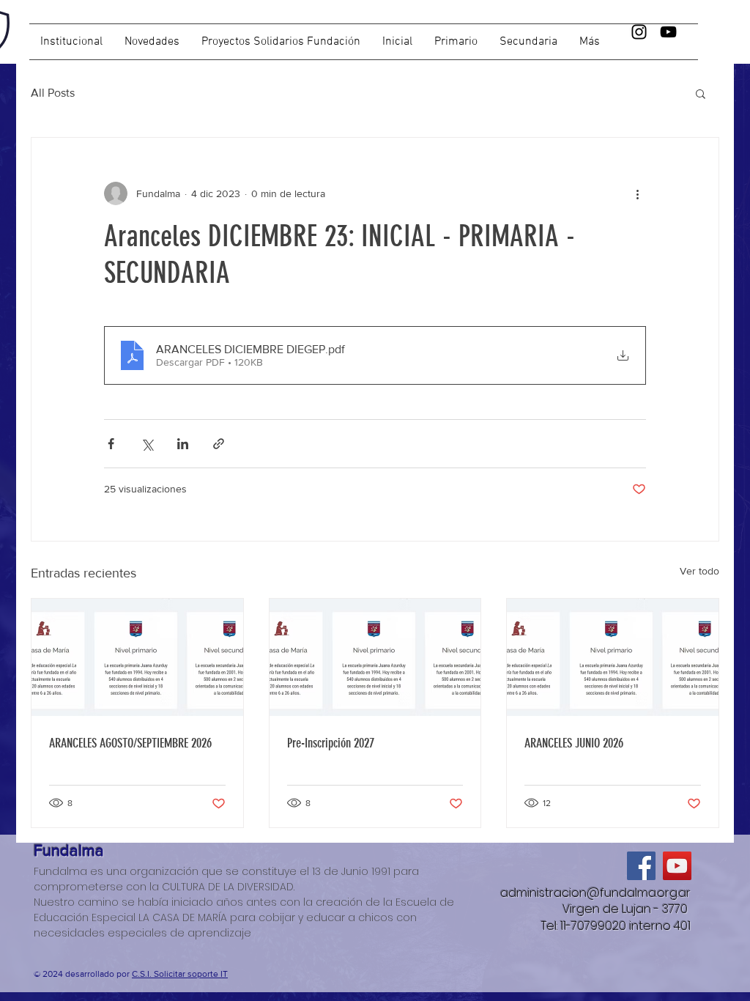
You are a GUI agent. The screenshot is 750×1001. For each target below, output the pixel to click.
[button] (528, 41)
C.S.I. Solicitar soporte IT (180, 974)
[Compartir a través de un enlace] (219, 444)
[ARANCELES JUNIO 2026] (613, 658)
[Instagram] (639, 32)
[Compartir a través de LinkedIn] (183, 444)
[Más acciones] (637, 193)
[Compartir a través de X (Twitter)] (147, 444)
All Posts (53, 92)
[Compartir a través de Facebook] (111, 444)
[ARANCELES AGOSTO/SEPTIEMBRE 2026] (137, 658)
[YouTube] (668, 32)
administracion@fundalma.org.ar (595, 892)
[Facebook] (641, 866)
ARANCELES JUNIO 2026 (573, 743)
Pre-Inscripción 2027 (330, 743)
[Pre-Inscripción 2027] (375, 658)
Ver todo (699, 571)
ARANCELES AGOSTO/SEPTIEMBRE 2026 (130, 743)
